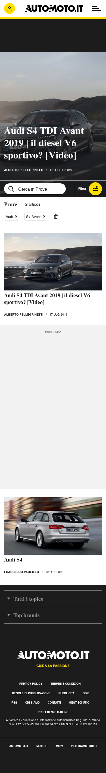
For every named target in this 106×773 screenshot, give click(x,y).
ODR (86, 693)
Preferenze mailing (53, 712)
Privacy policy (30, 684)
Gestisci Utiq (79, 702)
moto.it (42, 746)
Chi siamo (32, 702)
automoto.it (18, 746)
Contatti (54, 702)
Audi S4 (13, 559)
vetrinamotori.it (84, 746)
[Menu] (96, 8)
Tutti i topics (28, 599)
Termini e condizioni (66, 684)
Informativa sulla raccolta (24, 763)
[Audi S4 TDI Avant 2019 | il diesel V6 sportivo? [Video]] (53, 261)
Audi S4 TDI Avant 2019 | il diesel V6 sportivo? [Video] (44, 142)
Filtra (82, 188)
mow (59, 746)
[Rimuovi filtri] (55, 217)
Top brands (26, 615)
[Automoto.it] (54, 8)
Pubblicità (66, 693)
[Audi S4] (53, 526)
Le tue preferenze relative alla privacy (36, 770)
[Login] (9, 8)
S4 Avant (33, 216)
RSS (14, 702)
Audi (9, 216)
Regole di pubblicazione (31, 693)
